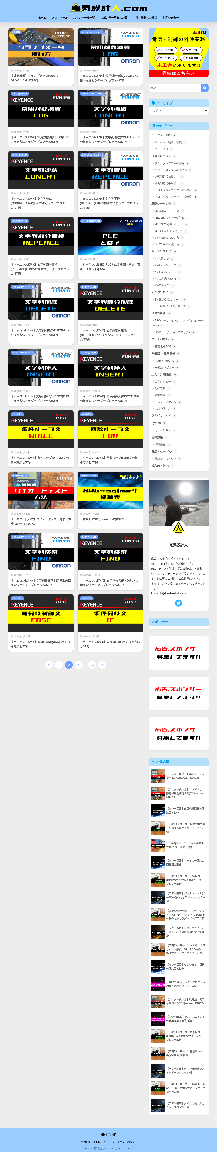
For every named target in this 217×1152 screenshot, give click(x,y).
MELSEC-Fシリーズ (169, 210)
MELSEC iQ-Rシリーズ (171, 224)
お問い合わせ (171, 17)
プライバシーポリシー (124, 1142)
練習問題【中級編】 (169, 183)
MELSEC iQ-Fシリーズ (171, 230)
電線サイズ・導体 (89, 475)
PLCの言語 (160, 313)
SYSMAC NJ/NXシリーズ (92, 32)
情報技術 (159, 437)
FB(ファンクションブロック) (174, 332)
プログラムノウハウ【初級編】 (176, 190)
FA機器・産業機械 (165, 353)
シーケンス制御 (163, 135)
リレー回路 (163, 149)
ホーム (42, 17)
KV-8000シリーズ (167, 271)
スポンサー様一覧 (84, 17)
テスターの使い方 (19, 475)
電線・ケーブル (163, 451)
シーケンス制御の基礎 (91, 221)
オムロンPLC (162, 292)
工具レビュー (165, 381)
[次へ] (102, 665)
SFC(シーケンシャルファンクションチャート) (178, 323)
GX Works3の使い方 (169, 244)
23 (92, 665)
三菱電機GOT (165, 346)
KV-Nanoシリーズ (167, 265)
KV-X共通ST (17, 414)
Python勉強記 (165, 430)
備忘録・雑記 (161, 465)
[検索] (205, 88)
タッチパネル (162, 339)
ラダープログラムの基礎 (171, 163)
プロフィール (60, 17)
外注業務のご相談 (146, 17)
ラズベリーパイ (163, 415)
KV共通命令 (164, 258)
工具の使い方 (165, 408)
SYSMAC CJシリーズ (170, 299)
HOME (110, 1135)
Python (158, 423)
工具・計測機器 (163, 374)
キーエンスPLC (163, 251)
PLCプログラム (163, 156)
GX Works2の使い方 (169, 237)
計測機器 (16, 32)
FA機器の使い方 (166, 360)
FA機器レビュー (166, 367)
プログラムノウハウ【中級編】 (175, 196)
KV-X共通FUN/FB (19, 93)
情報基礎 (162, 444)
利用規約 (86, 1142)
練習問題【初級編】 (169, 176)
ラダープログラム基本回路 (173, 169)
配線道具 (162, 388)
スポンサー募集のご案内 (115, 17)
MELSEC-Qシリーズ (169, 217)
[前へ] (49, 665)
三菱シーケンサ (164, 203)
